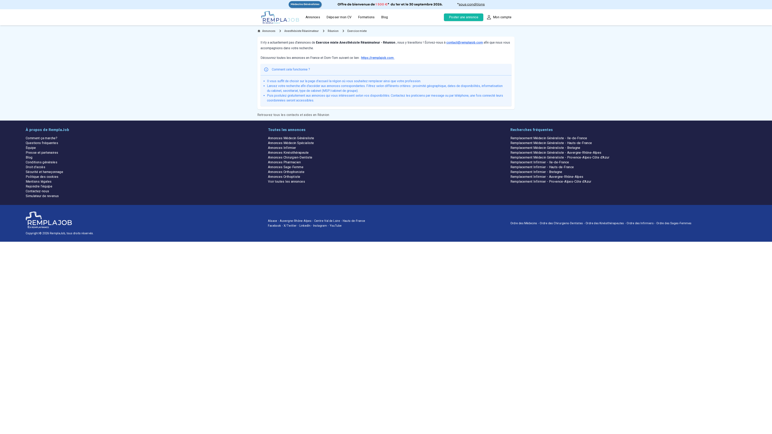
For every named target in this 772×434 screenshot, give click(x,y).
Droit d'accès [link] (35, 167)
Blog (384, 17)
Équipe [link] (31, 148)
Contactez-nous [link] (37, 191)
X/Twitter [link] (290, 225)
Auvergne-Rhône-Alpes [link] (295, 220)
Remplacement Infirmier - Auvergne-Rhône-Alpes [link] (546, 177)
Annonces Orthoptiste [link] (284, 177)
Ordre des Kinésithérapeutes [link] (605, 223)
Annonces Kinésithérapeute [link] (288, 153)
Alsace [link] (272, 220)
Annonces (313, 17)
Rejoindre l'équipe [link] (39, 186)
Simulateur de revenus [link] (42, 196)
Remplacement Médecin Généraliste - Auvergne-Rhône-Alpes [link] (556, 153)
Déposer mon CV (339, 17)
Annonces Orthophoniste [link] (286, 172)
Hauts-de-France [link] (354, 220)
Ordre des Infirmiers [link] (640, 223)
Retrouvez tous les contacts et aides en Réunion (293, 115)
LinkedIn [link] (304, 225)
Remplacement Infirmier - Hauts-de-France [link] (542, 167)
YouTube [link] (336, 225)
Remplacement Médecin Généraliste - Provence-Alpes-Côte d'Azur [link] (559, 157)
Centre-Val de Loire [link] (327, 220)
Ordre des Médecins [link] (523, 223)
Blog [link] (29, 157)
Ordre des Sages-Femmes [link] (674, 223)
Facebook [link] (274, 225)
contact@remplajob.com (464, 42)
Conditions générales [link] (41, 162)
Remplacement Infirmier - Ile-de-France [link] (539, 162)
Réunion (333, 31)
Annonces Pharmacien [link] (284, 162)
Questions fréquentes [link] (42, 143)
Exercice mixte (357, 31)
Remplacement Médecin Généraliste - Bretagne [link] (545, 148)
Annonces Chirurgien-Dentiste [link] (290, 157)
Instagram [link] (320, 225)
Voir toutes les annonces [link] (286, 181)
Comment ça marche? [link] (41, 138)
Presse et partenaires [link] (42, 153)
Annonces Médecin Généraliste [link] (291, 138)
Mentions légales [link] (38, 181)
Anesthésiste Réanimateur (301, 31)
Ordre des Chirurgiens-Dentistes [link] (561, 223)
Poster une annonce (463, 17)
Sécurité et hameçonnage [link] (44, 172)
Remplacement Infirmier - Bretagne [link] (536, 172)
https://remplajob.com (377, 58)
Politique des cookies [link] (42, 177)
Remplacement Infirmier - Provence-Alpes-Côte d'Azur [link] (550, 181)
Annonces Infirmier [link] (282, 148)
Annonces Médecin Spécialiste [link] (291, 143)
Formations (366, 17)
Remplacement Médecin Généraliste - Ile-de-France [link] (548, 138)
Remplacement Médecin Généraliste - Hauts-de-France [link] (551, 143)
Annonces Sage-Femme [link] (285, 167)
